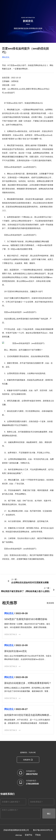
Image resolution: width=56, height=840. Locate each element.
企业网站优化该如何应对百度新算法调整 (30, 582)
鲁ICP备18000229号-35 (43, 830)
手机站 (38, 835)
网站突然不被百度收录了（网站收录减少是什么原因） (26, 591)
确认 (49, 814)
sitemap (18, 835)
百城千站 (28, 835)
